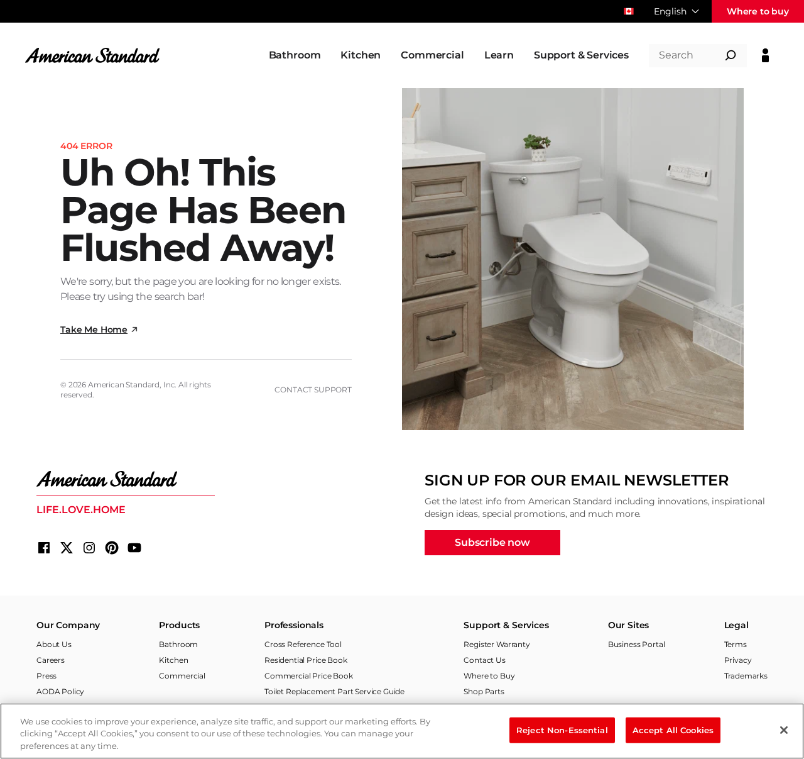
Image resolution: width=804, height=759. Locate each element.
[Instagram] (89, 547)
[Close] (784, 730)
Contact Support (313, 389)
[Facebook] (44, 547)
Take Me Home (94, 329)
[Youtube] (134, 547)
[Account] (765, 55)
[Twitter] (66, 547)
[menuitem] (295, 55)
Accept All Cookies (673, 729)
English (670, 11)
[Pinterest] (111, 547)
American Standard (124, 384)
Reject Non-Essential (562, 729)
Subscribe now (492, 542)
